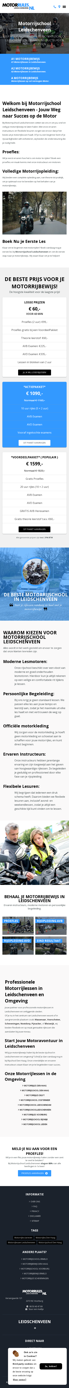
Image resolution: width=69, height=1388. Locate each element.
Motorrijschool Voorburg (35, 1268)
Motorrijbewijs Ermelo (35, 1273)
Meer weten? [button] (19, 1379)
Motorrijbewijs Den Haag (35, 1264)
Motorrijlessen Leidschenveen (21, 1242)
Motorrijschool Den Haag (35, 1090)
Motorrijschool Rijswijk (35, 1119)
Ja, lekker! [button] (51, 1366)
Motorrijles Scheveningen (35, 1278)
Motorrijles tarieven (23, 1237)
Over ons (35, 1201)
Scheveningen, (12, 1023)
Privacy (35, 1211)
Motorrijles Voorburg (35, 1114)
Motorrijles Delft (35, 1095)
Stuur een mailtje (36, 1309)
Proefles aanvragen (33, 1173)
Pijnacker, (37, 1023)
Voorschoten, (54, 1019)
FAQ (35, 1206)
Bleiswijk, (50, 1023)
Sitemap (35, 1221)
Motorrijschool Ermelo (35, 1259)
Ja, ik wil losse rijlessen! (34, 372)
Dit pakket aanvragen (34, 442)
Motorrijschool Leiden (35, 1124)
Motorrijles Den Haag (35, 1085)
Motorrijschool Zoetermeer (35, 1100)
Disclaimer (35, 1216)
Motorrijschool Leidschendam (35, 1105)
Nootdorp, (26, 1023)
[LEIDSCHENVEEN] (34, 1296)
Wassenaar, (41, 1019)
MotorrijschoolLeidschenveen (35, 1109)
